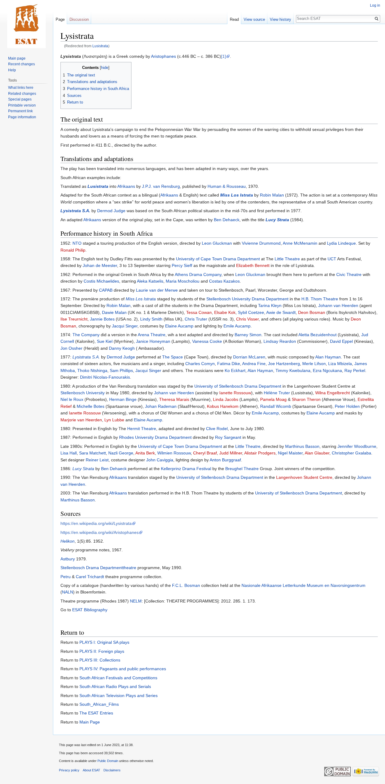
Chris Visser (247, 319)
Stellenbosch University (82, 392)
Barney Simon (248, 334)
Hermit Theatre (141, 428)
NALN (67, 592)
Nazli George (120, 453)
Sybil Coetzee (251, 312)
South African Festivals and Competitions (118, 677)
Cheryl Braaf (205, 453)
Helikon (67, 541)
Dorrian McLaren (249, 357)
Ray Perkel (354, 370)
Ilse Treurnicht (74, 319)
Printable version (22, 105)
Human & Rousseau (227, 186)
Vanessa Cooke (207, 341)
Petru (65, 576)
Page (60, 19)
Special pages (20, 99)
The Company (86, 334)
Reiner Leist (97, 459)
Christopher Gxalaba (351, 453)
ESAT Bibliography (89, 609)
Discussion (79, 19)
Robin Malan (272, 195)
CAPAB (105, 290)
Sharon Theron (306, 399)
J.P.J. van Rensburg (161, 186)
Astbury (67, 558)
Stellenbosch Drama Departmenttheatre (98, 567)
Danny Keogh (122, 348)
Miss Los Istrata (236, 195)
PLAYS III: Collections (99, 660)
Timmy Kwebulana (293, 370)
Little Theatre (287, 258)
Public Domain (107, 761)
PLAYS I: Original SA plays (104, 642)
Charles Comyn (200, 363)
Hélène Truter (277, 392)
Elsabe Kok (225, 312)
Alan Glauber (317, 453)
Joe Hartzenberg (284, 363)
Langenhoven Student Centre (304, 477)
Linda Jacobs (225, 399)
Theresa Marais (174, 399)
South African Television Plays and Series (118, 695)
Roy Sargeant (228, 437)
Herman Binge (123, 399)
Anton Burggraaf (225, 459)
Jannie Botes (102, 319)
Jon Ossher (71, 348)
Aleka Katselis (150, 281)
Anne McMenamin (300, 243)
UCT (332, 258)
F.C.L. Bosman (186, 585)
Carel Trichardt (90, 576)
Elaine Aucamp (179, 326)
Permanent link (20, 111)
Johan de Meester (100, 265)
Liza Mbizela (340, 363)
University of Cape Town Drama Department (218, 258)
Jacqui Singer (124, 326)
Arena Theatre (151, 334)
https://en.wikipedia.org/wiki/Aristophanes (99, 532)
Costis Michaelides (101, 281)
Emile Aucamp (237, 326)
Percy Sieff (182, 265)
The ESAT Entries (96, 713)
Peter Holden (347, 406)
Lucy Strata (277, 219)
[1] (223, 56)
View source (254, 19)
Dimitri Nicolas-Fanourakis (105, 377)
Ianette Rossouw (235, 392)
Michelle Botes (90, 406)
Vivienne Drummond (261, 243)
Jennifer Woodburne (356, 446)
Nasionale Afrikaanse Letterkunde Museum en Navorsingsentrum (303, 585)
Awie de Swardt (281, 312)
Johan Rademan (161, 406)
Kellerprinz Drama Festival (186, 468)
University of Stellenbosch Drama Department (237, 386)
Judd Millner (230, 453)
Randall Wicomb (275, 406)
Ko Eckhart (235, 370)
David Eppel (341, 341)
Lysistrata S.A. (75, 210)
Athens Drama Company (198, 274)
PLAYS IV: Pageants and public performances (122, 668)
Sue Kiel (104, 341)
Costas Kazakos (224, 281)
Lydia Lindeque (341, 243)
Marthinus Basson (302, 446)
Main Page (89, 722)
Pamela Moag (273, 399)
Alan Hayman (328, 357)
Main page (17, 58)
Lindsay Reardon (279, 341)
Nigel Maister (290, 453)
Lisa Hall (68, 453)
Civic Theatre (349, 274)
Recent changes (21, 64)
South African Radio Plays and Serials (115, 686)
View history (280, 19)
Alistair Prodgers (260, 453)
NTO (77, 243)
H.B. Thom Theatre (319, 298)
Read (234, 19)
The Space (172, 357)
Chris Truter (196, 319)
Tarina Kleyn (270, 305)
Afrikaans (126, 186)
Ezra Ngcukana (327, 370)
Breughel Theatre (242, 468)
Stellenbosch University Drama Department (247, 298)
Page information (22, 117)
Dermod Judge (111, 210)
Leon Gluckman (217, 243)
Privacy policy (69, 770)
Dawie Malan (114, 312)
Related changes (22, 93)
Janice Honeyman (153, 341)
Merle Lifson (314, 363)
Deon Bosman (311, 312)
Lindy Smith (151, 319)
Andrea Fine (254, 363)
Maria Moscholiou (182, 281)
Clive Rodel (217, 428)
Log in (375, 5)
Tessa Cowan (199, 312)
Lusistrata (100, 46)
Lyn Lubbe (114, 419)
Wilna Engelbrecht (332, 392)
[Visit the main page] (26, 24)
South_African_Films (99, 704)
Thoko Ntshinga (92, 370)
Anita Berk (145, 453)
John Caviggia (159, 459)
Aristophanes (163, 56)
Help (12, 70)
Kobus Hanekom (223, 406)
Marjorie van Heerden (81, 419)
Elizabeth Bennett (253, 265)
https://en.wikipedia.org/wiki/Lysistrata (96, 523)
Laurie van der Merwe (157, 290)
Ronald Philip (72, 250)
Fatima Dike (228, 363)
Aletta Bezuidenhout (317, 334)
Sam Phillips (121, 370)
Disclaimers (112, 770)
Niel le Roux (71, 399)
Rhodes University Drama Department (155, 437)
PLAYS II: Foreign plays (101, 651)
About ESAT (91, 770)
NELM (136, 601)
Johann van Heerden (338, 305)
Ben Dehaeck (226, 219)
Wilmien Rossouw (174, 453)
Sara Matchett (92, 453)
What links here (20, 87)
